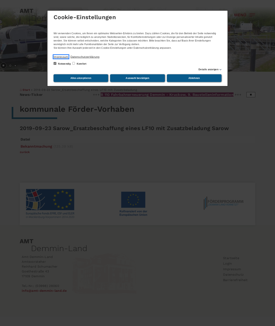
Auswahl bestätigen (137, 78)
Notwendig (64, 63)
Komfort (81, 63)
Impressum (61, 56)
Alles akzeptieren (80, 78)
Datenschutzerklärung (85, 56)
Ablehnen (194, 78)
